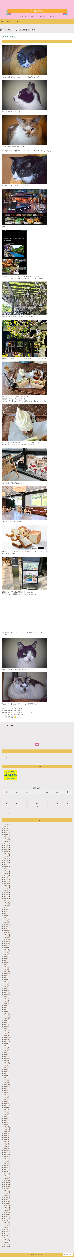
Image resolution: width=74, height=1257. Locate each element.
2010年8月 (7, 1158)
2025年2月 (7, 851)
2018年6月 (7, 981)
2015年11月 (7, 1039)
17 (6, 804)
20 (37, 804)
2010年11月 (7, 1152)
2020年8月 (7, 932)
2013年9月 (7, 1088)
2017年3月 (7, 1009)
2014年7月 (7, 1069)
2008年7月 (7, 1205)
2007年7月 (7, 1228)
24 (7, 806)
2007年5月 (7, 1231)
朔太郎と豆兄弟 (37, 11)
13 (37, 801)
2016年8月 (7, 1022)
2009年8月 (7, 1181)
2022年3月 (7, 896)
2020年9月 (7, 930)
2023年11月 (7, 868)
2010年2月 (7, 1169)
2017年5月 (7, 1005)
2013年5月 (7, 1096)
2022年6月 (7, 891)
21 (47, 804)
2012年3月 (7, 1122)
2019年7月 (7, 956)
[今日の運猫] (10, 780)
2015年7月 (7, 1047)
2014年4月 (7, 1075)
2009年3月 (7, 1190)
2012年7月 (7, 1115)
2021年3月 (7, 919)
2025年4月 (7, 847)
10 (6, 801)
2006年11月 (7, 1243)
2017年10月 (7, 996)
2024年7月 (7, 857)
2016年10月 (7, 1019)
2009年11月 (7, 1175)
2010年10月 (7, 1154)
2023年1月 (7, 877)
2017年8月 (7, 1000)
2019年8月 (7, 955)
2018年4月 (7, 985)
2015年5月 (7, 1051)
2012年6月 (7, 1117)
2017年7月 (6, 1002)
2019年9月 (7, 953)
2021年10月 (7, 906)
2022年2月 (7, 898)
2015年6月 (7, 1049)
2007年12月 (7, 1218)
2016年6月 (6, 1026)
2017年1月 (6, 1013)
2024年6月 (7, 859)
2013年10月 (7, 1086)
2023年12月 (7, 866)
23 (67, 804)
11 (16, 801)
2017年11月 (7, 994)
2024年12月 (7, 853)
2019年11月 (7, 949)
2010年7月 (7, 1160)
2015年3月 (7, 1054)
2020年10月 (7, 928)
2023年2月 (7, 876)
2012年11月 (7, 1107)
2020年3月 (7, 941)
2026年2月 (7, 836)
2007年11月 (7, 1220)
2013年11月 (7, 1084)
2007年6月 (7, 1229)
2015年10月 (7, 1041)
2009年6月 (7, 1184)
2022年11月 (7, 881)
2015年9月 (7, 1043)
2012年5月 (7, 1118)
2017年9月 (7, 998)
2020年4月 (7, 940)
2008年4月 (7, 1211)
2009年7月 (7, 1182)
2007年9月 (7, 1224)
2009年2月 (7, 1192)
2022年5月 (7, 892)
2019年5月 (7, 960)
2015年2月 (7, 1056)
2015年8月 (7, 1045)
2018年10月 (7, 973)
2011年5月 (6, 1141)
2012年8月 (7, 1113)
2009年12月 (7, 1173)
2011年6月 (6, 1139)
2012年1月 (6, 1126)
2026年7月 (7, 827)
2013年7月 (7, 1092)
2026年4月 (7, 832)
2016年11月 (7, 1017)
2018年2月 (7, 988)
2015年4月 (7, 1052)
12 (27, 801)
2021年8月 (7, 909)
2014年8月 (7, 1068)
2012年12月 (7, 1105)
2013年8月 (7, 1090)
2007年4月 (7, 1233)
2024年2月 (7, 862)
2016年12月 (7, 1015)
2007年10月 (7, 1222)
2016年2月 (7, 1034)
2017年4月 (7, 1007)
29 (57, 806)
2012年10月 (7, 1109)
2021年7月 (7, 911)
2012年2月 (7, 1124)
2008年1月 (7, 1216)
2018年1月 (6, 990)
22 (57, 804)
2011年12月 (7, 1128)
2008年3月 (7, 1213)
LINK (8, 21)
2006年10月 (7, 1245)
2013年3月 (7, 1100)
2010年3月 (7, 1167)
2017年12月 (7, 992)
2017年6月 (6, 1004)
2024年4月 (7, 860)
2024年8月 (7, 855)
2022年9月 (7, 885)
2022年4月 (7, 894)
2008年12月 (7, 1196)
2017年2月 (7, 1011)
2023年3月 (7, 874)
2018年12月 (7, 970)
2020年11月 (7, 926)
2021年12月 (7, 902)
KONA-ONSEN (9, 36)
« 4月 (3, 813)
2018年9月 (7, 975)
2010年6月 (7, 1162)
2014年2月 (7, 1079)
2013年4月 (7, 1098)
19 (27, 804)
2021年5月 (7, 915)
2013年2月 (7, 1101)
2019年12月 (7, 947)
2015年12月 (7, 1037)
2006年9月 (7, 1246)
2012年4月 (7, 1120)
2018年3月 (7, 987)
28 (47, 806)
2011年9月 (6, 1133)
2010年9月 (7, 1156)
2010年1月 (7, 1171)
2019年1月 (6, 968)
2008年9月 (7, 1201)
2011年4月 (6, 1143)
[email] (37, 744)
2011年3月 (6, 1145)
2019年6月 (7, 958)
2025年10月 (7, 842)
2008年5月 (7, 1209)
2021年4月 (7, 917)
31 (6, 809)
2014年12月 (7, 1060)
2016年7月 (6, 1024)
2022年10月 (7, 883)
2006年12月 (7, 1241)
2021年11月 (7, 904)
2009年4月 (7, 1188)
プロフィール (15, 21)
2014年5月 (7, 1073)
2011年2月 (6, 1147)
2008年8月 (7, 1203)
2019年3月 (7, 964)
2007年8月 (7, 1226)
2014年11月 (7, 1062)
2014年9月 (7, 1066)
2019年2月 (7, 966)
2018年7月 (7, 979)
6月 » (7, 813)
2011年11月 (7, 1130)
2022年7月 (7, 889)
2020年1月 (7, 945)
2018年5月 (7, 983)
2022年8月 (7, 887)
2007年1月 (7, 1239)
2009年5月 (7, 1186)
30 (67, 806)
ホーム (3, 21)
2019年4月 (7, 962)
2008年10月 (7, 1199)
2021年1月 (6, 923)
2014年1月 (6, 1081)
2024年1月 (7, 864)
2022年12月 (7, 879)
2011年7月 (6, 1137)
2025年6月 (7, 844)
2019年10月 (7, 951)
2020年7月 (7, 934)
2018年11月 (7, 972)
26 (27, 806)
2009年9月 (7, 1179)
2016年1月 (6, 1036)
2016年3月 (7, 1032)
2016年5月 (7, 1028)
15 (57, 801)
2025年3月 (7, 849)
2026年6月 (7, 828)
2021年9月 (7, 908)
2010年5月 (7, 1164)
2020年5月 (7, 938)
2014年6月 (7, 1071)
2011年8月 (6, 1135)
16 (67, 801)
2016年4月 (7, 1030)
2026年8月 (7, 825)
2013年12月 (7, 1083)
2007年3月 (7, 1235)
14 (47, 801)
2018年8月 (7, 977)
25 (17, 806)
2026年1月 (7, 838)
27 (37, 806)
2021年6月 (7, 913)
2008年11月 (7, 1197)
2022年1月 (7, 900)
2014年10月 (7, 1064)
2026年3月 (7, 834)
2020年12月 (7, 924)
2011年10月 (7, 1132)
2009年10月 (7, 1177)
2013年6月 (7, 1094)
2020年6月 (7, 936)
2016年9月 (7, 1020)
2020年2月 (7, 943)
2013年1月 (6, 1103)
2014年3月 (7, 1077)
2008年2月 (7, 1214)
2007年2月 (7, 1237)
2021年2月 (7, 921)
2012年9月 (7, 1111)
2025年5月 (7, 845)
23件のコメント (11, 725)
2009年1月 (7, 1194)
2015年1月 (6, 1058)
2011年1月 (6, 1149)
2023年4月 (7, 872)
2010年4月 (7, 1165)
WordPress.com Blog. (37, 1254)
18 (17, 804)
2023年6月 (7, 870)
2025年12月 (7, 840)
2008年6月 (7, 1207)
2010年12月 (7, 1150)
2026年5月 (7, 830)
